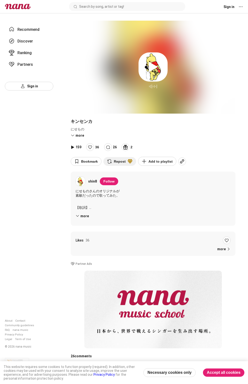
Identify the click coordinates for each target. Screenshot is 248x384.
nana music (20, 330)
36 (97, 147)
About (8, 320)
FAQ (7, 330)
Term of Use (23, 339)
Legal (8, 339)
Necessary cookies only (169, 372)
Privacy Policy (14, 334)
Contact (20, 320)
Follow (109, 181)
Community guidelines (19, 325)
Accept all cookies (223, 372)
